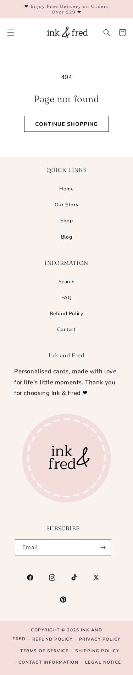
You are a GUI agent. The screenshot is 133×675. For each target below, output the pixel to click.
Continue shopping (66, 124)
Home (66, 188)
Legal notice (103, 662)
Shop (66, 220)
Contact (66, 329)
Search (67, 281)
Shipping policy (97, 651)
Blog (66, 237)
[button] (107, 32)
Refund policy (52, 639)
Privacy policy (100, 639)
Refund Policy (66, 313)
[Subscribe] (103, 547)
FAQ (66, 297)
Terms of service (44, 651)
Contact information (48, 662)
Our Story (66, 204)
